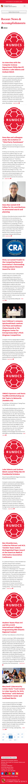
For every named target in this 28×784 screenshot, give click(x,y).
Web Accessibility (5, 776)
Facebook (2, 773)
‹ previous (9, 734)
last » (15, 740)
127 (22, 734)
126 (18, 734)
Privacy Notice (14, 776)
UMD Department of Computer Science (11, 6)
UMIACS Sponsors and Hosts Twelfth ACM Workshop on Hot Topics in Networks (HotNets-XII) (13, 397)
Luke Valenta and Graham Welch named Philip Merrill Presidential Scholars (13, 471)
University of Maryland (14, 1)
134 (3, 740)
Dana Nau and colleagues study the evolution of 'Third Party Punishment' (13, 139)
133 (22, 737)
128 (3, 737)
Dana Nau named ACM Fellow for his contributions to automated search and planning (13, 208)
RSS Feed (17, 773)
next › (10, 740)
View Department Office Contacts (9, 757)
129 (7, 737)
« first (3, 734)
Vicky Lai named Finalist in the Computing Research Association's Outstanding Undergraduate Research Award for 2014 (13, 264)
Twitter (6, 773)
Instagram (9, 773)
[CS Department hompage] (14, 780)
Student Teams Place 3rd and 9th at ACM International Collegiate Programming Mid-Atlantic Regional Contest (13, 627)
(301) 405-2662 (11, 770)
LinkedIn (13, 773)
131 (14, 737)
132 (18, 737)
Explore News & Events (14, 12)
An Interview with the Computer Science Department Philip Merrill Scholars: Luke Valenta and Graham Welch (13, 67)
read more (16, 103)
